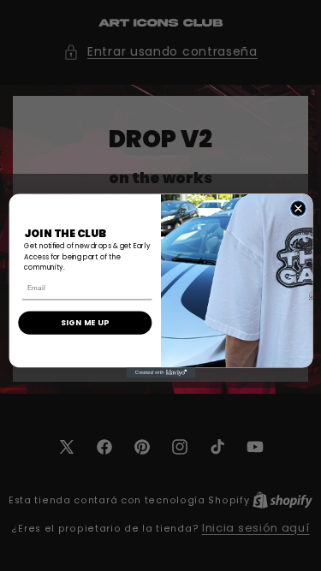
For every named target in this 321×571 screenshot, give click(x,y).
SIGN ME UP (84, 322)
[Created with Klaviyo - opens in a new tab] (160, 372)
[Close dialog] (298, 208)
